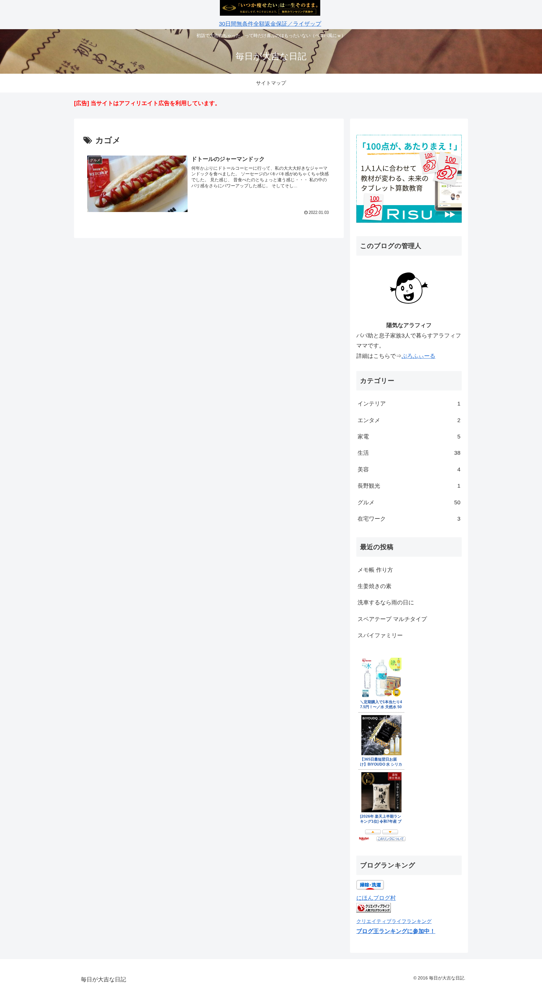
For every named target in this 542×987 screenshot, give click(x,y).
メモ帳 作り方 (375, 570)
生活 (409, 453)
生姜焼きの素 (374, 586)
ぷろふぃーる (418, 356)
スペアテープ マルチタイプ (392, 619)
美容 (409, 469)
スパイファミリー (380, 635)
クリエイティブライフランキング (394, 921)
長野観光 (409, 486)
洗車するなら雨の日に (386, 602)
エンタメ (409, 420)
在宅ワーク (409, 519)
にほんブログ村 (376, 898)
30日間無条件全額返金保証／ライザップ (270, 24)
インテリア (409, 404)
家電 (409, 436)
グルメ (409, 502)
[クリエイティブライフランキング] (373, 911)
